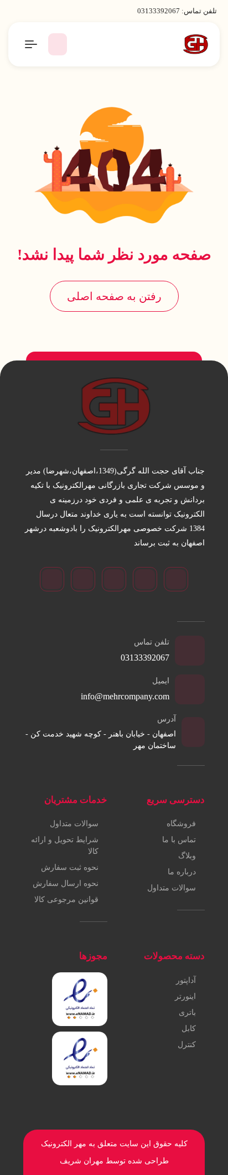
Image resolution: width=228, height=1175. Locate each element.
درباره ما (182, 872)
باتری (187, 1012)
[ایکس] (83, 579)
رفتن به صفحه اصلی (114, 296)
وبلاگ (187, 856)
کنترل (187, 1044)
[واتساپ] (114, 579)
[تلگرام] (145, 579)
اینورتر (185, 996)
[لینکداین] (52, 579)
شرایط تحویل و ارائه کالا (65, 846)
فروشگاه (181, 824)
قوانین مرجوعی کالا (66, 899)
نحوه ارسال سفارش (66, 883)
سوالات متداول (171, 888)
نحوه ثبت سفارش (70, 867)
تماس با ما (179, 840)
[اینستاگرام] (176, 579)
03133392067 (158, 11)
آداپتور (186, 980)
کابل (189, 1028)
